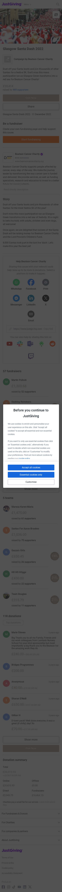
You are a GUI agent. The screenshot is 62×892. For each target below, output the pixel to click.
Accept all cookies (31, 467)
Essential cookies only (31, 474)
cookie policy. (24, 458)
